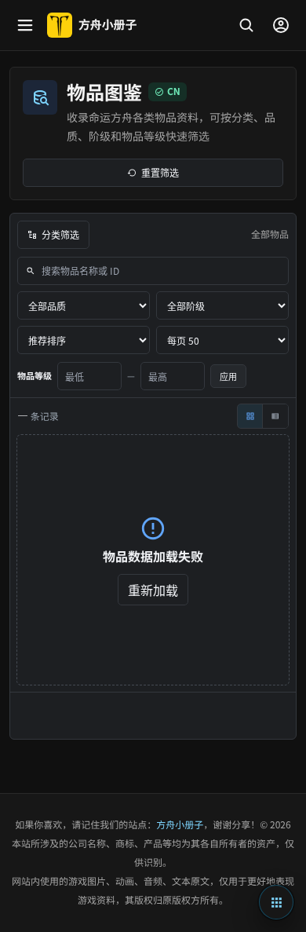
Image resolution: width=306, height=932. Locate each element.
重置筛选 (160, 172)
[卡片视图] (250, 416)
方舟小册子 (179, 824)
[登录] (281, 25)
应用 (228, 376)
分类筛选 (60, 234)
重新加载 (153, 589)
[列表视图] (275, 416)
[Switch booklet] (276, 902)
